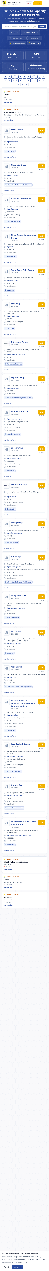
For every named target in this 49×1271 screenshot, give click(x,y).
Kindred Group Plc (19, 411)
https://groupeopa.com (14, 796)
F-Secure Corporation (21, 198)
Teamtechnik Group (20, 744)
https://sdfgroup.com (13, 280)
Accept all (17, 1267)
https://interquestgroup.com (16, 354)
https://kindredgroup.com (15, 419)
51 (41, 786)
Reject (6, 1267)
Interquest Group (19, 342)
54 (41, 448)
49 (41, 130)
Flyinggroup (17, 522)
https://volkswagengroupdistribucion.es (19, 835)
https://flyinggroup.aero (14, 533)
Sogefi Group (17, 448)
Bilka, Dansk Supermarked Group (23, 236)
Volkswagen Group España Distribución (23, 823)
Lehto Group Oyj (19, 484)
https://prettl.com (12, 142)
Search (41, 27)
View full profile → (10, 157)
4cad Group (16, 667)
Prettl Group (17, 129)
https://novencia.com (13, 175)
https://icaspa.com (13, 316)
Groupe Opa (16, 785)
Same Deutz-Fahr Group (22, 270)
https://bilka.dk (11, 247)
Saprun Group (17, 377)
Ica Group (15, 303)
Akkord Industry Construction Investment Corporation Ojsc (23, 703)
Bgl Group (16, 631)
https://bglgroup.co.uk (14, 644)
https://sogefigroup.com (14, 458)
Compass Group (18, 595)
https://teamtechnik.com (15, 756)
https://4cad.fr (11, 677)
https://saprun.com (13, 388)
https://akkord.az (12, 715)
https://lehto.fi (11, 497)
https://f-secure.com (13, 209)
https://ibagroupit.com (14, 567)
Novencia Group (18, 165)
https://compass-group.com (16, 608)
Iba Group (16, 556)
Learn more (22, 1262)
